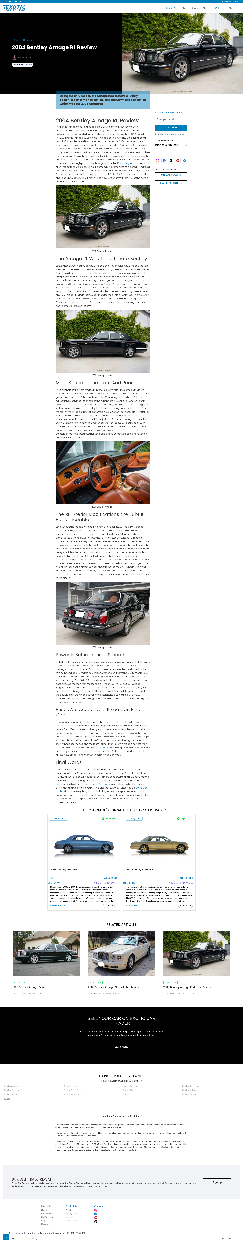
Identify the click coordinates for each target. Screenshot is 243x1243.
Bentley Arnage (11, 1086)
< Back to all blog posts (23, 40)
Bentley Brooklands (190, 1086)
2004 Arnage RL (125, 163)
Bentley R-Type (11, 1094)
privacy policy (177, 134)
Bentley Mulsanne (190, 1090)
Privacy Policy (228, 1239)
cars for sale (112, 1076)
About (184, 8)
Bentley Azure (70, 1086)
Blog (205, 8)
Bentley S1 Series (71, 1094)
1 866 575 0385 (14, 1)
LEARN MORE (121, 1047)
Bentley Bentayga (131, 1086)
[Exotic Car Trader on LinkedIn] (184, 160)
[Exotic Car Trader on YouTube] (178, 160)
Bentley (7, 1098)
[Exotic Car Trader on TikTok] (171, 160)
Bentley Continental (13, 1090)
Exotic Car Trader (119, 174)
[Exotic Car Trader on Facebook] (164, 160)
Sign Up (217, 1182)
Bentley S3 (127, 1094)
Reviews (195, 8)
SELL (216, 8)
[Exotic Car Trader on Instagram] (157, 160)
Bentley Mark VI (130, 1090)
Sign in (232, 8)
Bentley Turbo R (189, 1094)
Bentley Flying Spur (72, 1090)
